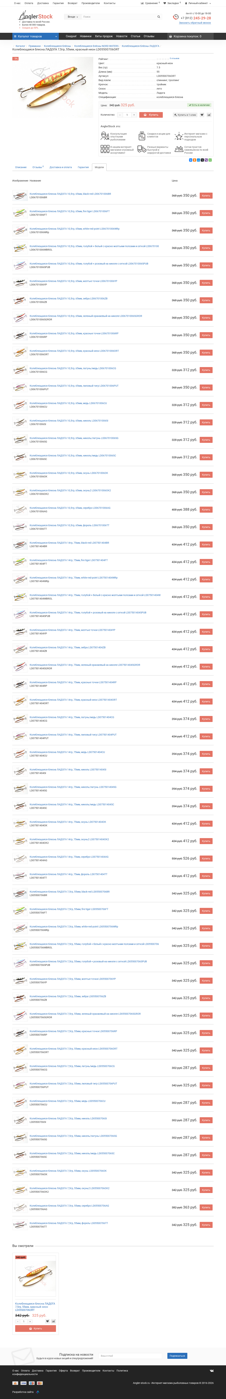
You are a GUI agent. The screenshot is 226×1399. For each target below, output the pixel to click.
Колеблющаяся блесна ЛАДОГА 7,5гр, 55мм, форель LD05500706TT (69, 1223)
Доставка (43, 3)
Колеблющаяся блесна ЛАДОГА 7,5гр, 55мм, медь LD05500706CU (67, 1101)
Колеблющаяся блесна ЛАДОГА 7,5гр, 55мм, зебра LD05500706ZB (68, 996)
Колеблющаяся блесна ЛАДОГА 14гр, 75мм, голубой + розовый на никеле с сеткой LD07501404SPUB (88, 612)
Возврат (73, 3)
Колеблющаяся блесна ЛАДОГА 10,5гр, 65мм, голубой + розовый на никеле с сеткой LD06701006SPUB (89, 263)
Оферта (63, 1370)
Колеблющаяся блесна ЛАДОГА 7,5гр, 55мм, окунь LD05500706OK (68, 1170)
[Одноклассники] (194, 160)
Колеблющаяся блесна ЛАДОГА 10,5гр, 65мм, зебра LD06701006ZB (69, 298)
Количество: (108, 114)
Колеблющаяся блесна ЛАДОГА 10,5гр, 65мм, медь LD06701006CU (68, 403)
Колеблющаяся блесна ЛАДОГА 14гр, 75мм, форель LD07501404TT (68, 874)
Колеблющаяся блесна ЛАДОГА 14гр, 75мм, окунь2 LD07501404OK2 (69, 839)
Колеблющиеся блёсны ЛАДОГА (140, 46)
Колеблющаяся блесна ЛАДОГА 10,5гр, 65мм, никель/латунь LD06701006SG (74, 438)
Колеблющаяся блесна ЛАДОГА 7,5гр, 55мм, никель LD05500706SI (68, 1118)
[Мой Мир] (198, 160)
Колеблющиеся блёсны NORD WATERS (96, 46)
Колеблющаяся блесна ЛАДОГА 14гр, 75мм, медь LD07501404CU (67, 752)
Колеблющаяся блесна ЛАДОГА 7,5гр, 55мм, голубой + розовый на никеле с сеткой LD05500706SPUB (88, 961)
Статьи (135, 36)
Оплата (29, 3)
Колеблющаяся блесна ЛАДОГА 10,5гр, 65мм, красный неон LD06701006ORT (74, 350)
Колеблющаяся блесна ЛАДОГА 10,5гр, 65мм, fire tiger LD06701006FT (70, 211)
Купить (153, 114)
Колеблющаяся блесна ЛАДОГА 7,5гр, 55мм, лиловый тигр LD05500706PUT (73, 1083)
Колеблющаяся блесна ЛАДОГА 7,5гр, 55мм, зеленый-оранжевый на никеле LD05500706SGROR (85, 1013)
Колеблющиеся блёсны (57, 46)
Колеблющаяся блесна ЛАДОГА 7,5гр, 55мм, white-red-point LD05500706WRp (74, 926)
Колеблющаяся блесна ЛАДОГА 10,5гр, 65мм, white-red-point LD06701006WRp (75, 228)
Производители (91, 3)
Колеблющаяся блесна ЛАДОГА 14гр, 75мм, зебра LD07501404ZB (68, 647)
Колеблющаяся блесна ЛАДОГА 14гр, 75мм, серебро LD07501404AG (69, 856)
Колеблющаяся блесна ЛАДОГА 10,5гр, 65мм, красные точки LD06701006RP (74, 333)
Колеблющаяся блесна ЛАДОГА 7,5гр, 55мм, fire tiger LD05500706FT (69, 909)
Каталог (20, 46)
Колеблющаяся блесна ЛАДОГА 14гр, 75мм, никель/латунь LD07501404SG (73, 787)
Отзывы (149, 36)
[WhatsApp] (210, 160)
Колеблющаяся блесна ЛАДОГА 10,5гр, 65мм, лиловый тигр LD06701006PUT (74, 385)
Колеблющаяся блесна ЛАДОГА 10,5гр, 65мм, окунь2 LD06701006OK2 (70, 490)
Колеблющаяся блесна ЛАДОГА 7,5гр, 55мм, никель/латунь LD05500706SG (73, 1135)
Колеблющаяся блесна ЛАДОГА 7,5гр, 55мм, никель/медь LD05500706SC (72, 1153)
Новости (121, 36)
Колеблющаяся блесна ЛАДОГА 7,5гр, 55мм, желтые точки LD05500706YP (73, 978)
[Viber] (206, 160)
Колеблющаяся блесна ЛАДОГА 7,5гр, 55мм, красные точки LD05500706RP (73, 1031)
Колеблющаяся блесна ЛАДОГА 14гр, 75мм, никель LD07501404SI (68, 769)
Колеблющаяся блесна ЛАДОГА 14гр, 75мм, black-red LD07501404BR (69, 542)
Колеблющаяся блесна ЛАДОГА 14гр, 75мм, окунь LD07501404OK (68, 821)
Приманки (35, 46)
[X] (202, 160)
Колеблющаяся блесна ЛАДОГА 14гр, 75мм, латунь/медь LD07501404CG (72, 717)
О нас (17, 3)
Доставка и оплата (61, 167)
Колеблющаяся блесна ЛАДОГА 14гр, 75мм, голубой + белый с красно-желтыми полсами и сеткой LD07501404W (95, 595)
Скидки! (71, 36)
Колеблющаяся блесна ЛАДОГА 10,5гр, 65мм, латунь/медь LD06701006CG (73, 368)
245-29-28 (196, 18)
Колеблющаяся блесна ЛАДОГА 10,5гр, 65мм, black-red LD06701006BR (70, 193)
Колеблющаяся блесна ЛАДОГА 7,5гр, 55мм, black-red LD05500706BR (70, 891)
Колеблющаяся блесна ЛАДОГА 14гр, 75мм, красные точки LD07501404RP (73, 682)
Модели (99, 167)
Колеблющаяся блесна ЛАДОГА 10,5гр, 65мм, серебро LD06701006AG (70, 507)
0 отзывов (174, 58)
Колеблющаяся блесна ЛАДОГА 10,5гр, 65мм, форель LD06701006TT (69, 525)
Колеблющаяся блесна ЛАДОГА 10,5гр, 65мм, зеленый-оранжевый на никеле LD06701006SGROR (86, 316)
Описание (20, 167)
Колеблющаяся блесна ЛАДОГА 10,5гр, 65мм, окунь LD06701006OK (69, 473)
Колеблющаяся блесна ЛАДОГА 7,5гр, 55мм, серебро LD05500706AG (69, 1205)
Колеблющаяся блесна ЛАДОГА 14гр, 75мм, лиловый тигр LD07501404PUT (73, 734)
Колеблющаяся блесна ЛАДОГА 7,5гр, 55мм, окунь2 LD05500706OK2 (69, 1188)
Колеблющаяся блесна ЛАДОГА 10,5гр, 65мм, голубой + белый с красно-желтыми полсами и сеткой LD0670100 (94, 246)
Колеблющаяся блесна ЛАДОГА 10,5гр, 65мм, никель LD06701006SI (69, 420)
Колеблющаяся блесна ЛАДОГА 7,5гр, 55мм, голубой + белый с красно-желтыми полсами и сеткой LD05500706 (94, 944)
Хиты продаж (104, 36)
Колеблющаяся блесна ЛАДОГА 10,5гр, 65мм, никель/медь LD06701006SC (73, 455)
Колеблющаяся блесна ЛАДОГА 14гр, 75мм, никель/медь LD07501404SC (72, 804)
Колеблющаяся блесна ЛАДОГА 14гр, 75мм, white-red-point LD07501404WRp (74, 577)
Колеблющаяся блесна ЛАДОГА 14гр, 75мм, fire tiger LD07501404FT (69, 560)
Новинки (85, 36)
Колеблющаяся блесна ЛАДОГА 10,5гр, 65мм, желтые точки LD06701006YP (73, 281)
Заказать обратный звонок (195, 22)
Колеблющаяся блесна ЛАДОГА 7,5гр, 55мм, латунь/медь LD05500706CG (72, 1066)
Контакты (109, 3)
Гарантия (58, 3)
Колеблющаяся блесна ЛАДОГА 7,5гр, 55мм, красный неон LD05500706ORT (73, 1048)
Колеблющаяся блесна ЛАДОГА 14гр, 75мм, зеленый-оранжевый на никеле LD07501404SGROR (85, 664)
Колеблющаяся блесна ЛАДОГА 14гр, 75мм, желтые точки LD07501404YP (72, 630)
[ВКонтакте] (190, 160)
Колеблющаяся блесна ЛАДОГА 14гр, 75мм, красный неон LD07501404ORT (73, 699)
